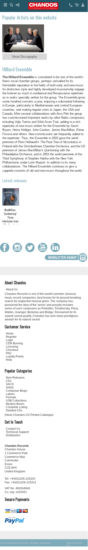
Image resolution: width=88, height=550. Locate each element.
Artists (10, 387)
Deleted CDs (14, 410)
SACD (10, 384)
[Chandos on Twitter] (31, 251)
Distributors (13, 435)
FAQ (8, 353)
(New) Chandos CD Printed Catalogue (29, 415)
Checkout (12, 350)
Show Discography (24, 56)
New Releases (15, 377)
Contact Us (13, 428)
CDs (8, 381)
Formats (11, 397)
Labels (10, 394)
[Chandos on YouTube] (44, 251)
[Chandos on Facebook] (6, 251)
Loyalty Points (15, 356)
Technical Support (17, 432)
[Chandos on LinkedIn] (56, 251)
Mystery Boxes (15, 404)
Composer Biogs (16, 390)
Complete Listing (16, 407)
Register (11, 336)
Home (10, 333)
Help (9, 359)
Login (9, 340)
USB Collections (16, 400)
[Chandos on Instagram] (18, 251)
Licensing (12, 346)
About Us (12, 289)
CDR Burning (14, 343)
